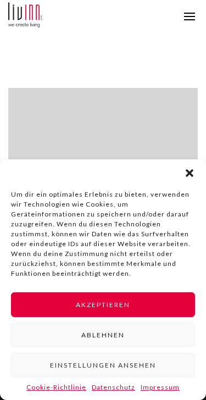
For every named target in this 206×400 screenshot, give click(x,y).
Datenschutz (113, 387)
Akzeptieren (103, 305)
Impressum (160, 387)
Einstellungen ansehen (103, 365)
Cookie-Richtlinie (56, 387)
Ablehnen (103, 335)
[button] (189, 173)
